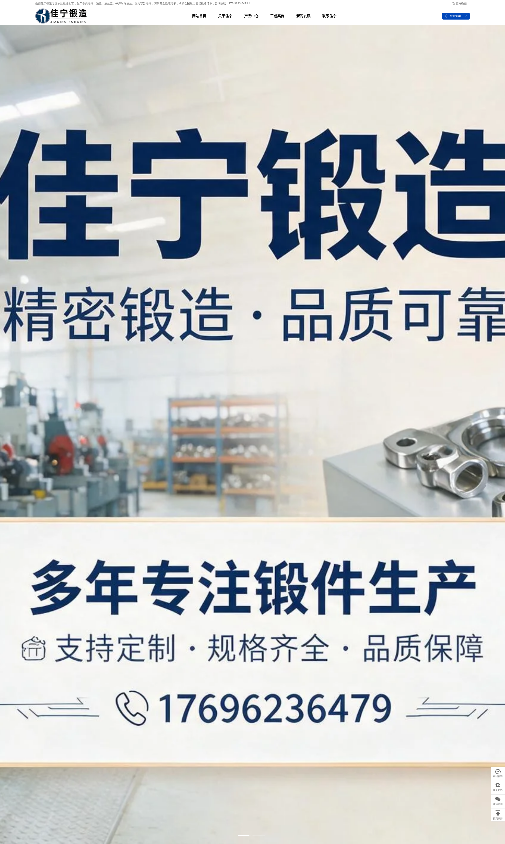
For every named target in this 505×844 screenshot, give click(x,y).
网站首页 (199, 16)
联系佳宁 (329, 16)
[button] (244, 835)
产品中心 (251, 16)
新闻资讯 (303, 16)
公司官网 (455, 16)
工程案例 (277, 16)
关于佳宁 (225, 16)
